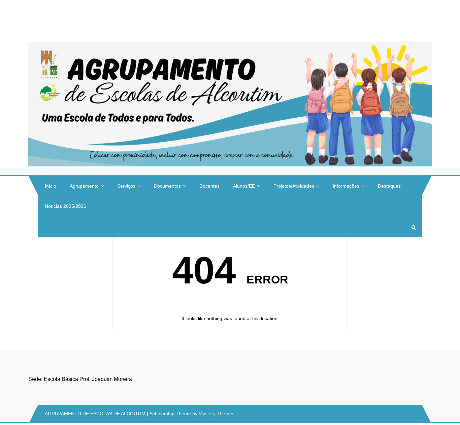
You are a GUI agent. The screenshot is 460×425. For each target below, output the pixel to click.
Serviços (126, 186)
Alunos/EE (244, 186)
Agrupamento (84, 186)
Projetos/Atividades (293, 186)
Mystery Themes (216, 413)
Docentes (209, 186)
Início (50, 186)
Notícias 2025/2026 (65, 206)
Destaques (389, 186)
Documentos (167, 186)
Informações (346, 186)
